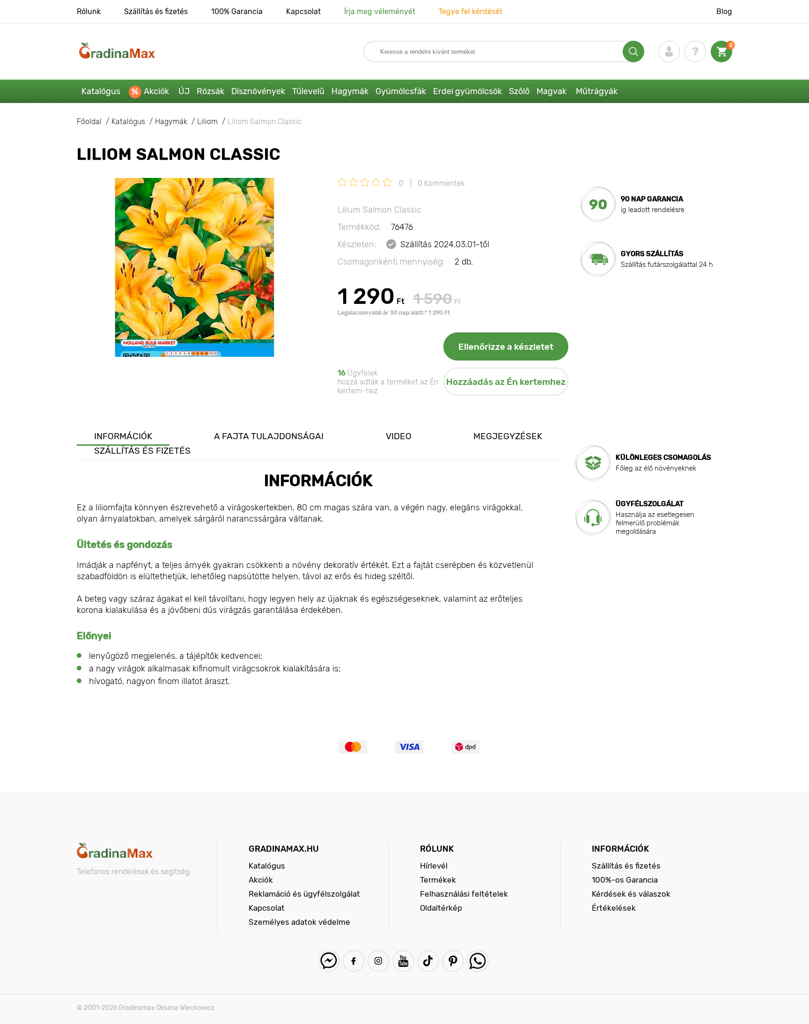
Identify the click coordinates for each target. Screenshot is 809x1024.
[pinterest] (453, 961)
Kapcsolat (303, 11)
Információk (123, 436)
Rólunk (89, 11)
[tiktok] (428, 961)
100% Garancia (237, 11)
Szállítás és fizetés (156, 11)
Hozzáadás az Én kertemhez (506, 381)
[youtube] (403, 961)
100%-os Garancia (625, 879)
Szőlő (519, 91)
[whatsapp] (478, 961)
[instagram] (379, 961)
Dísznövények (258, 91)
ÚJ (184, 91)
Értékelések (614, 908)
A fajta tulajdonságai (269, 436)
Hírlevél (434, 865)
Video (399, 436)
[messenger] (329, 961)
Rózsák (210, 91)
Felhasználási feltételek (464, 894)
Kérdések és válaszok (631, 894)
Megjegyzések (507, 436)
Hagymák (349, 91)
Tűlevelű (308, 91)
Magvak (551, 91)
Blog (724, 11)
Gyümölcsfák (400, 91)
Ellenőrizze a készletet (505, 346)
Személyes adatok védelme (299, 922)
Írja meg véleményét (379, 11)
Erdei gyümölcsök (467, 91)
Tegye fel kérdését (470, 11)
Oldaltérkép (441, 908)
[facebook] (354, 961)
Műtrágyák (597, 91)
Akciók (156, 91)
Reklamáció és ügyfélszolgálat (304, 894)
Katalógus (100, 91)
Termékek (438, 879)
